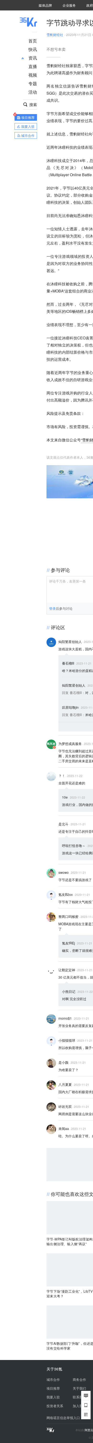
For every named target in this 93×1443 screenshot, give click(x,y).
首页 (32, 40)
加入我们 (79, 1405)
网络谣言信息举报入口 (63, 1417)
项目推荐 (53, 1388)
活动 (32, 92)
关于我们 (79, 1388)
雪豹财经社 (54, 34)
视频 (32, 75)
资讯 (32, 58)
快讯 (32, 49)
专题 (32, 83)
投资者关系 (54, 1405)
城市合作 (53, 1379)
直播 (32, 66)
